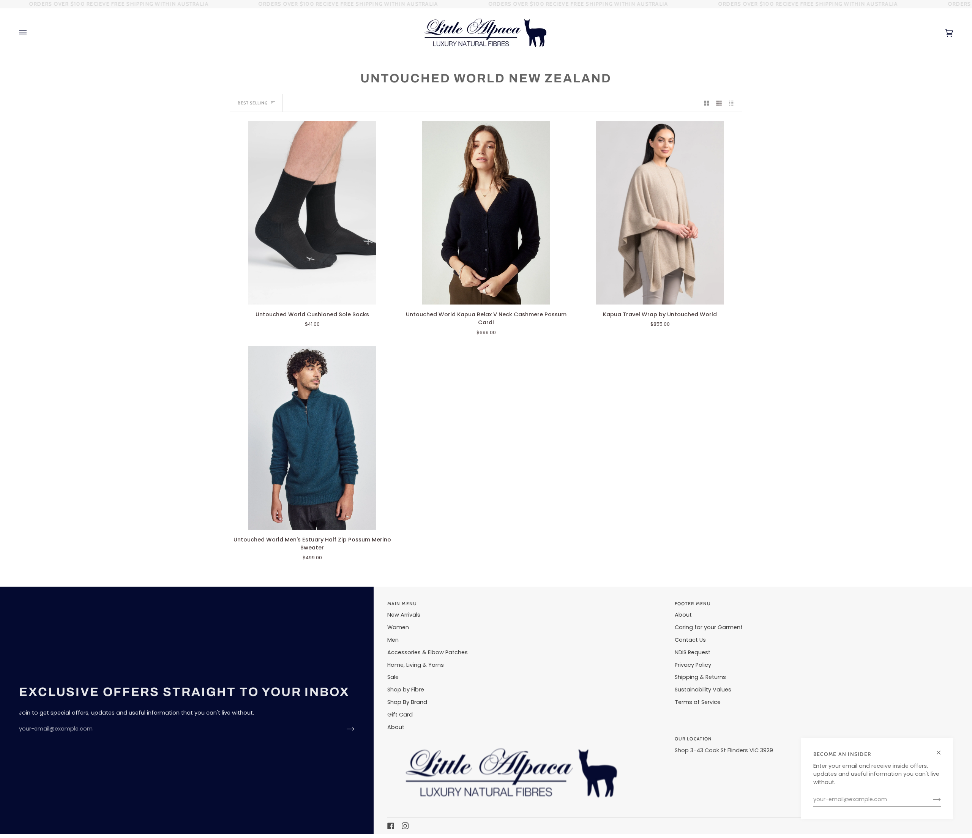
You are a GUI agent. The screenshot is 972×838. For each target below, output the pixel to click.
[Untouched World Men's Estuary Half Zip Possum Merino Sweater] (312, 437)
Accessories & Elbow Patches (427, 652)
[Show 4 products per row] (734, 103)
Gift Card (400, 714)
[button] (526, 737)
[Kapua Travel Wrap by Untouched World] (660, 212)
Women (398, 627)
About (395, 727)
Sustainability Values (703, 689)
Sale (393, 677)
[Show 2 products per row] (706, 103)
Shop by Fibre (405, 689)
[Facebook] (390, 825)
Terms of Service (698, 702)
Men (393, 640)
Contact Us (690, 640)
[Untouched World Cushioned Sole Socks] (312, 212)
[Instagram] (405, 825)
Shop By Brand (407, 702)
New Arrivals (403, 615)
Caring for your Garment (709, 627)
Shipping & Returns (700, 677)
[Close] (942, 749)
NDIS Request (692, 652)
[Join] (931, 800)
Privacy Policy (693, 665)
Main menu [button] (402, 603)
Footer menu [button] (693, 603)
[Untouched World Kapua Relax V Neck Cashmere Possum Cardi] (486, 212)
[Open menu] (30, 33)
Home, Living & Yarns (415, 665)
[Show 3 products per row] (719, 103)
